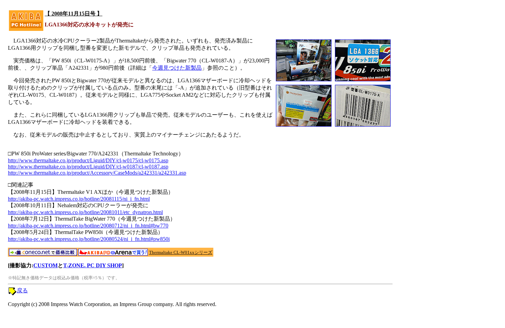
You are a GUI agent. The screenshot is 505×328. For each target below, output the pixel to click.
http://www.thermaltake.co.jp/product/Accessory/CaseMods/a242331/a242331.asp (97, 173)
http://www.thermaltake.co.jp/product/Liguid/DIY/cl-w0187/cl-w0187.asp (88, 166)
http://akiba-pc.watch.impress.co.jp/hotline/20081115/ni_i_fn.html (79, 199)
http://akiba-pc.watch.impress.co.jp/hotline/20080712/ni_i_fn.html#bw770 (88, 226)
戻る (22, 290)
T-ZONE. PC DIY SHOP (92, 265)
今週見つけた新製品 (177, 68)
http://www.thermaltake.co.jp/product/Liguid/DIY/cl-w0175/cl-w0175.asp (88, 160)
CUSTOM (45, 265)
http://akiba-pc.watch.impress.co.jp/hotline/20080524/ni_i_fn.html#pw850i (89, 239)
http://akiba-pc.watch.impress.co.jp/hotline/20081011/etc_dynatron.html (85, 212)
